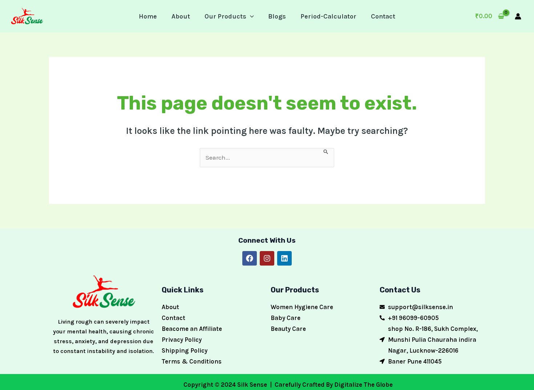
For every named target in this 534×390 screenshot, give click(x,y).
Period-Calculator (328, 16)
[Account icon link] (518, 16)
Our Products (225, 16)
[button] (250, 16)
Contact (383, 16)
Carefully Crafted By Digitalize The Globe (333, 384)
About (180, 16)
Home (148, 16)
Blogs (277, 16)
